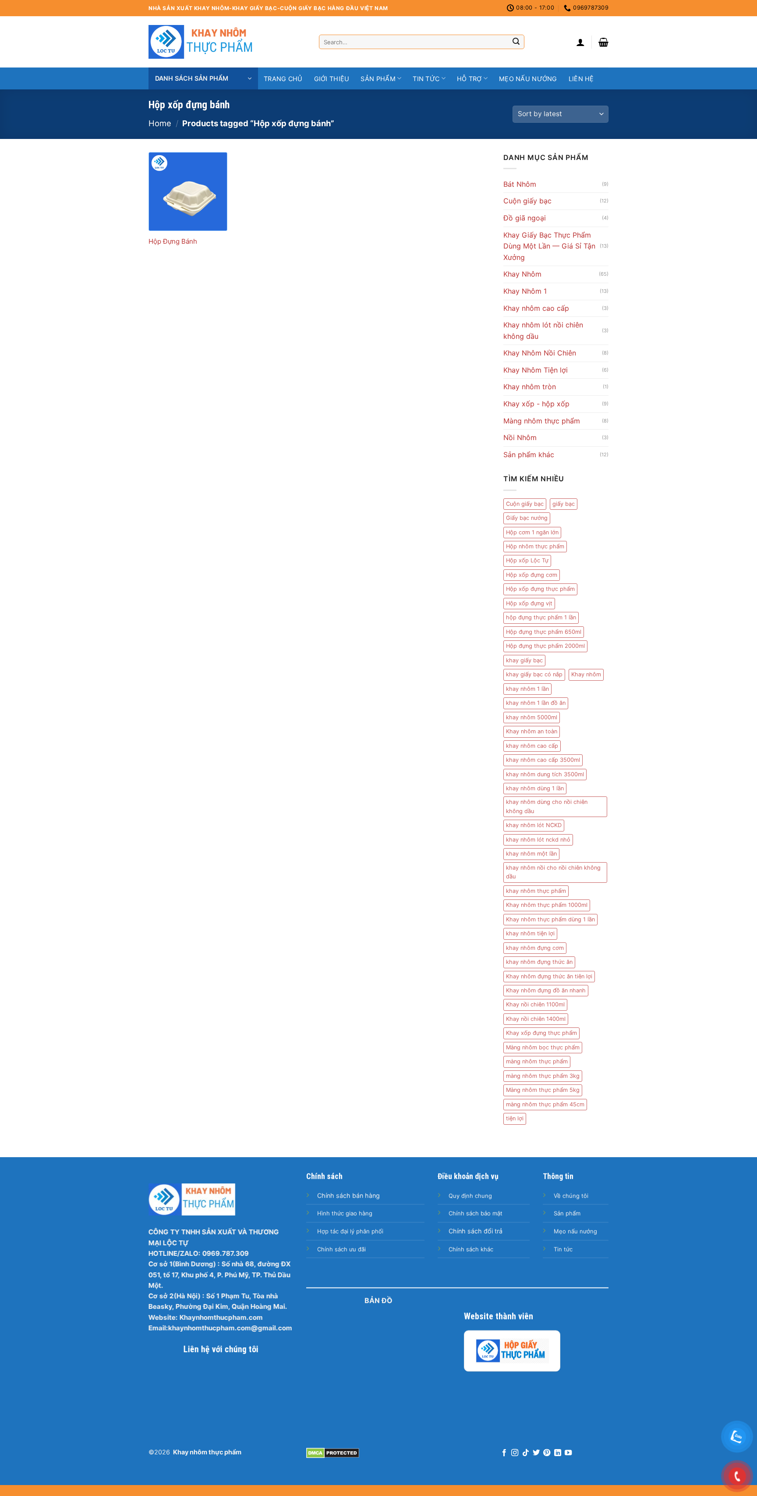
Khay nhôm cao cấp (536, 308)
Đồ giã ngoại (524, 217)
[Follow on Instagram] (514, 1453)
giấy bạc (563, 504)
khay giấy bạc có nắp (534, 674)
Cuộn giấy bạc (527, 200)
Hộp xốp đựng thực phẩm (540, 589)
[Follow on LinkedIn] (557, 1453)
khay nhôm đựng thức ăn (539, 962)
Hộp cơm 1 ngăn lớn (532, 532)
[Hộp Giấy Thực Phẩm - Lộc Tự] (512, 1351)
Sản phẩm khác (528, 454)
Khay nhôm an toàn (531, 731)
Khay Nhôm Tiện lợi (535, 370)
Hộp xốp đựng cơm (531, 575)
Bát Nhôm (519, 184)
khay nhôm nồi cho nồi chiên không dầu (553, 872)
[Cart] (603, 42)
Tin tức (426, 78)
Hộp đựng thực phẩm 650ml (543, 632)
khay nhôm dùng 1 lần (535, 788)
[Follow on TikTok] (525, 1453)
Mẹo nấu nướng (528, 78)
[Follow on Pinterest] (546, 1453)
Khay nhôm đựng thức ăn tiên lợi (549, 976)
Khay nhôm (586, 674)
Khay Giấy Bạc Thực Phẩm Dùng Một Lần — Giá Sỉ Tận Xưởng (549, 246)
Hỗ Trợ (469, 78)
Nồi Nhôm (520, 437)
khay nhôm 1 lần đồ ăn (536, 703)
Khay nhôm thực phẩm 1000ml (546, 905)
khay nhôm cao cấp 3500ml (543, 760)
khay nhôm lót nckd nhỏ (538, 839)
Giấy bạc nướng (527, 518)
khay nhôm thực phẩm (536, 891)
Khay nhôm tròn (529, 386)
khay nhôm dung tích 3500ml (545, 774)
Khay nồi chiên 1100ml (535, 1004)
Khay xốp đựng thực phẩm (541, 1033)
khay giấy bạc (524, 660)
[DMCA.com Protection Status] (332, 1452)
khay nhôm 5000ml (531, 717)
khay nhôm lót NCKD (534, 825)
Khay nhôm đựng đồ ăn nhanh (546, 990)
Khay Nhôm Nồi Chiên (539, 352)
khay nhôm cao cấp (532, 746)
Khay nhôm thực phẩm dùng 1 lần (550, 919)
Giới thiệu (332, 78)
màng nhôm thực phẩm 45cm (545, 1104)
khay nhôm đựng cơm (535, 948)
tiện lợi (515, 1118)
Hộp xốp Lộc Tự (527, 560)
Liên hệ (581, 78)
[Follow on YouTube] (568, 1453)
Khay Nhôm (522, 274)
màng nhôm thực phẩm (537, 1061)
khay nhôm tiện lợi (530, 933)
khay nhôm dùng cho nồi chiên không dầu (546, 806)
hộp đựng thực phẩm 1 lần (541, 617)
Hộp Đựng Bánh (173, 241)
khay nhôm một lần (531, 853)
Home (160, 123)
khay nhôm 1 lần (527, 689)
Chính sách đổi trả (475, 1231)
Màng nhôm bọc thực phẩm (543, 1047)
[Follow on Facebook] (503, 1453)
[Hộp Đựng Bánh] (188, 192)
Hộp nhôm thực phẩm (535, 546)
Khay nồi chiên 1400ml (536, 1019)
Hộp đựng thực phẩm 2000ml (545, 646)
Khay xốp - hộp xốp (536, 403)
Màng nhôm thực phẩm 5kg (543, 1090)
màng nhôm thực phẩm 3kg (543, 1076)
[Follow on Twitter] (536, 1453)
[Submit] (516, 42)
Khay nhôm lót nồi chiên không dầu (543, 330)
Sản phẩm (378, 78)
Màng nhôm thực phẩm (541, 420)
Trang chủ (283, 78)
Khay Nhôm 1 (525, 291)
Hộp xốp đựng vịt (529, 603)
